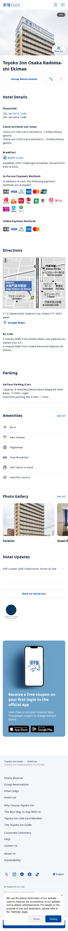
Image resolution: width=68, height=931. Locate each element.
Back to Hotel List (34, 593)
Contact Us (10, 845)
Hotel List (32, 761)
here (51, 712)
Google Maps (16, 322)
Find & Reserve (13, 778)
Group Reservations (24, 79)
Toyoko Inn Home (13, 761)
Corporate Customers (19, 832)
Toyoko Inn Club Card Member (23, 818)
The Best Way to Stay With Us (22, 811)
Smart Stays (11, 791)
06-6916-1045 (18, 113)
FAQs (7, 839)
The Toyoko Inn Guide (18, 824)
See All (61, 415)
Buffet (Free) (15, 157)
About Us (10, 853)
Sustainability (12, 860)
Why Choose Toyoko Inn (19, 805)
